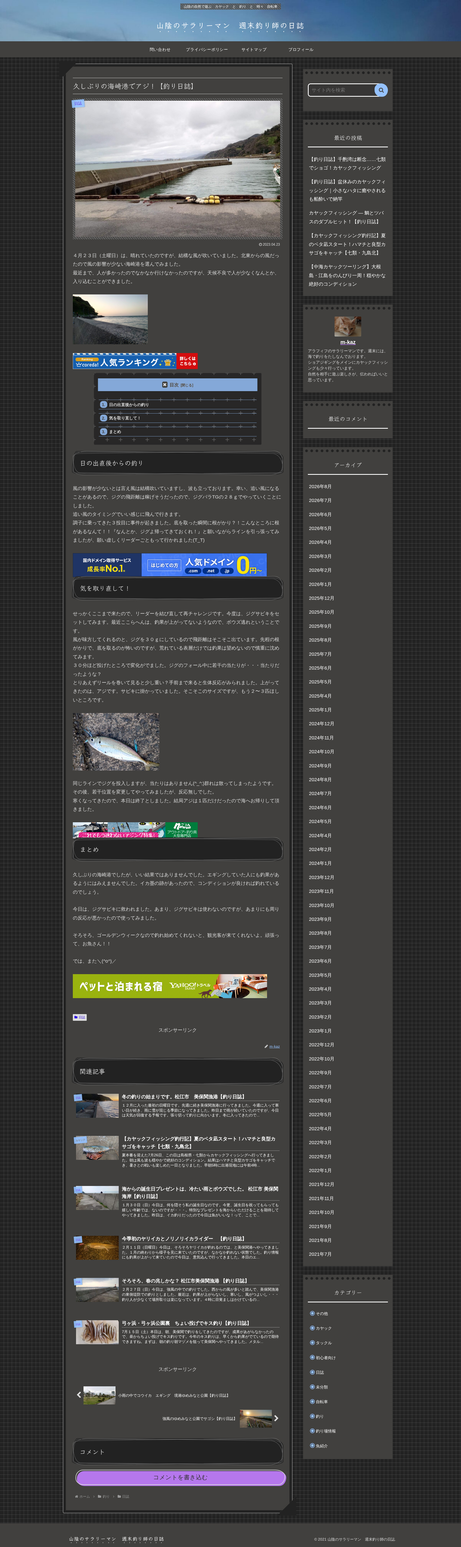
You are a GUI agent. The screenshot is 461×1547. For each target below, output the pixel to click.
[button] (381, 90)
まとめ (115, 431)
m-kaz (348, 342)
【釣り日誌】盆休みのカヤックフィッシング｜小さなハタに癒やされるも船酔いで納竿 (347, 190)
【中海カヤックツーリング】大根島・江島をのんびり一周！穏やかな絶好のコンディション (347, 275)
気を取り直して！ (125, 418)
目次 (174, 384)
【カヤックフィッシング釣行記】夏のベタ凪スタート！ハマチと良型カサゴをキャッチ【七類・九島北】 (347, 244)
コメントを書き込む (180, 1477)
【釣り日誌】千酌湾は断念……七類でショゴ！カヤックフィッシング (347, 164)
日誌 (82, 1017)
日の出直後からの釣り (129, 404)
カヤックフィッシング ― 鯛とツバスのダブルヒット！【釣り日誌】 (346, 217)
